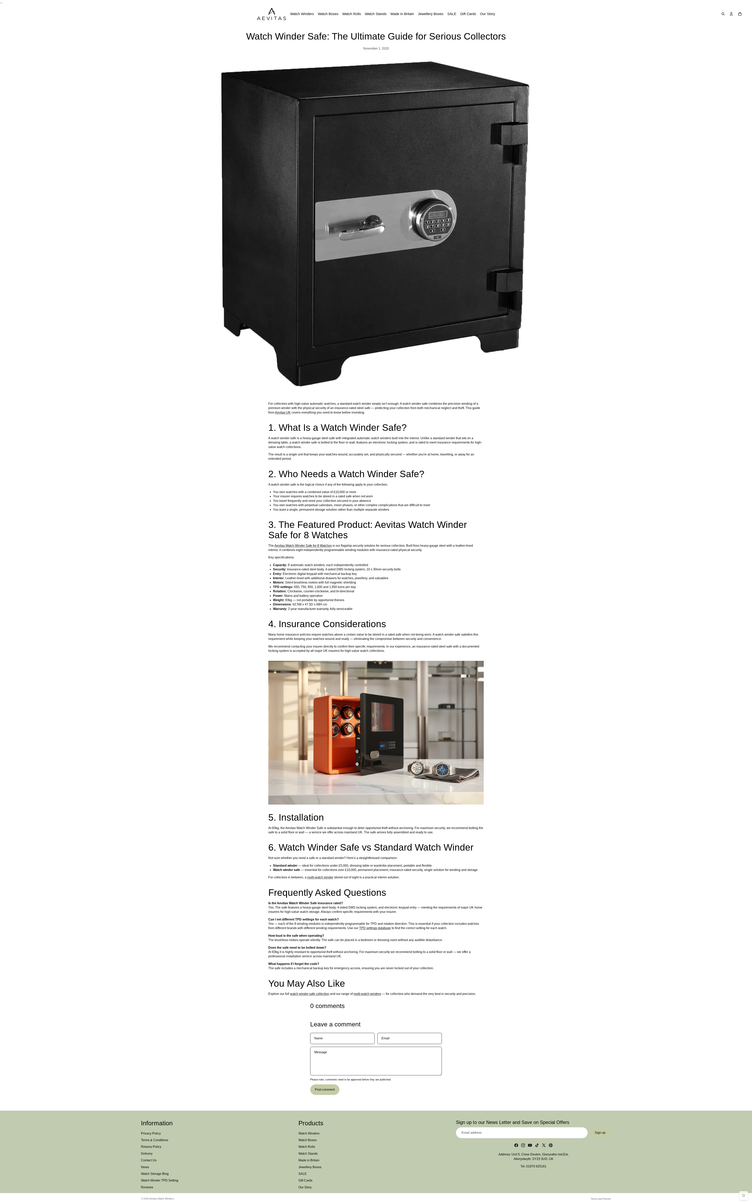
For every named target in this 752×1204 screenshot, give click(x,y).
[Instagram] (523, 1145)
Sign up (600, 1132)
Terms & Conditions (154, 1140)
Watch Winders (308, 1133)
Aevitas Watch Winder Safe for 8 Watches (303, 545)
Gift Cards (305, 1180)
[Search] (723, 14)
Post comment (325, 1089)
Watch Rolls (306, 1146)
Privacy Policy (151, 1133)
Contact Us (148, 1160)
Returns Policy (151, 1146)
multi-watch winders (367, 993)
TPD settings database (375, 928)
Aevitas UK (283, 412)
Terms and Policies (601, 1199)
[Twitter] (543, 1145)
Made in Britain (308, 1160)
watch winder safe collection (309, 993)
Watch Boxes (307, 1140)
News (145, 1167)
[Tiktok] (537, 1145)
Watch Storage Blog (155, 1173)
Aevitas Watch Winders (161, 1198)
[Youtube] (530, 1145)
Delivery (147, 1153)
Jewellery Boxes (309, 1167)
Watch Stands (308, 1153)
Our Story (305, 1187)
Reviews (147, 1187)
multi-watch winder (320, 877)
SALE (302, 1173)
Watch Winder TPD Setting (159, 1180)
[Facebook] (516, 1145)
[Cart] (740, 14)
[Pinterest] (550, 1145)
